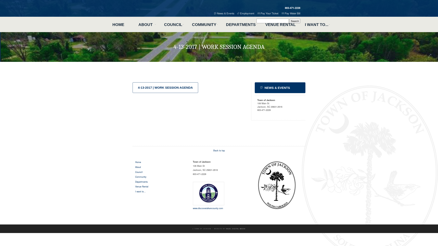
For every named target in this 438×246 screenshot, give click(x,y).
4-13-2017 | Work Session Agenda (165, 87)
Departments (241, 24)
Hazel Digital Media (236, 229)
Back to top (219, 150)
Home (118, 24)
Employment (247, 13)
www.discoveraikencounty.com (208, 208)
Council (173, 24)
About (145, 24)
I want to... (316, 24)
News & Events (225, 13)
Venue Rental (280, 24)
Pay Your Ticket (269, 13)
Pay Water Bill (292, 13)
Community (204, 24)
